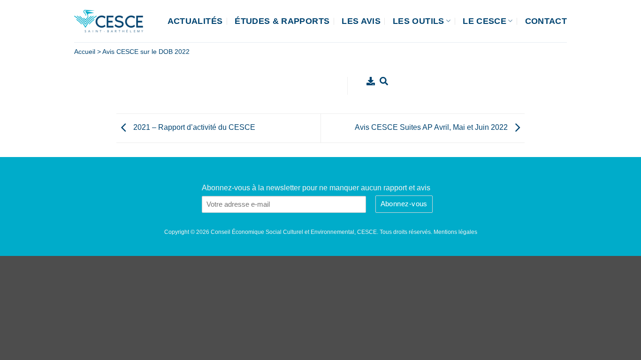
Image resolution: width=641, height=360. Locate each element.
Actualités (195, 21)
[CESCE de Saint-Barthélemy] (108, 21)
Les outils (418, 21)
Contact (546, 21)
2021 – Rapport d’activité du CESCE (193, 127)
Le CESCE (484, 21)
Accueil (84, 51)
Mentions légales (455, 232)
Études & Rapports (282, 21)
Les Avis (361, 21)
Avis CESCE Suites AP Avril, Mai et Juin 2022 (432, 127)
